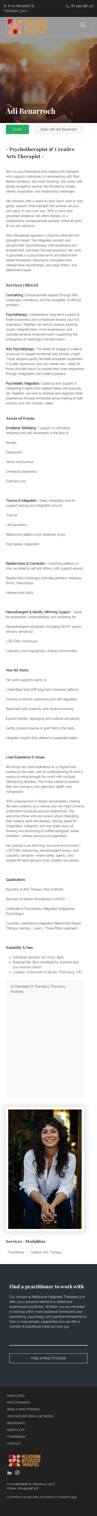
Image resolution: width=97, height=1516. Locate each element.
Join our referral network (30, 1416)
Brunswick (16, 1423)
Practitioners (18, 1402)
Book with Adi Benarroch (59, 129)
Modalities (15, 1395)
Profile (17, 129)
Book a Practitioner (23, 1409)
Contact (13, 1443)
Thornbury (16, 1436)
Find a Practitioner (48, 1358)
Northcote (16, 1430)
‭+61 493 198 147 (81, 6)
